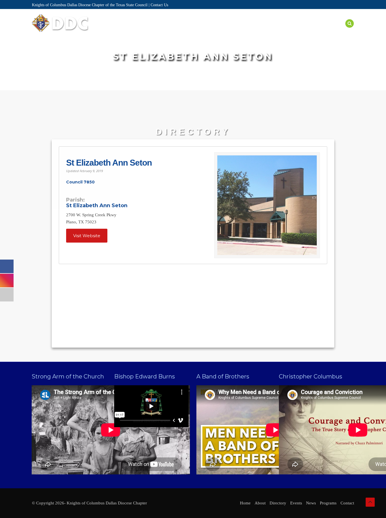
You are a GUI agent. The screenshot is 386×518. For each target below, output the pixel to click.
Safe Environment (280, 30)
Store (334, 30)
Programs (241, 30)
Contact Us (159, 5)
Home (140, 30)
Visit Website (86, 235)
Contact (347, 503)
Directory (187, 30)
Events (214, 30)
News (314, 30)
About (160, 30)
